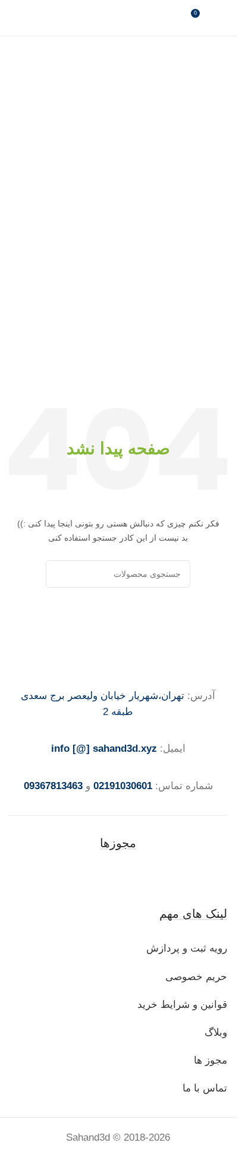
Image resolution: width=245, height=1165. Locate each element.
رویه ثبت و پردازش (186, 948)
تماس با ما (205, 1088)
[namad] (118, 878)
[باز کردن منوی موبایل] (13, 18)
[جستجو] (59, 574)
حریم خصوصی (196, 976)
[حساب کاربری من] (222, 18)
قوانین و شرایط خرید (182, 1004)
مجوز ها (210, 1060)
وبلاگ (214, 1032)
